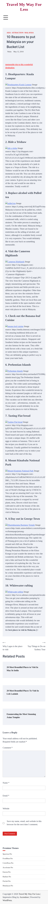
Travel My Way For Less (24, 7)
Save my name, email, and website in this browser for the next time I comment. (24, 823)
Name (6, 783)
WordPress (7, 900)
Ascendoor (24, 897)
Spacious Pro (7, 854)
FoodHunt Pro (8, 858)
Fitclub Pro (7, 881)
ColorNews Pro (8, 863)
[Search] (42, 17)
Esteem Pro (7, 872)
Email (6, 796)
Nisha (9, 52)
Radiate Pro (7, 877)
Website (6, 808)
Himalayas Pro (8, 886)
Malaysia (29, 33)
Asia (9, 33)
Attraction (17, 33)
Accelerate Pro (8, 867)
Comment (8, 748)
